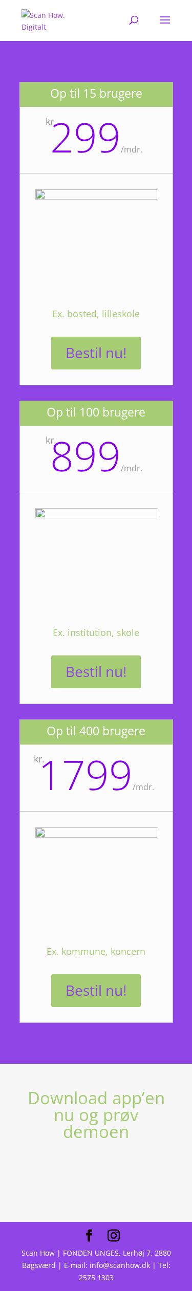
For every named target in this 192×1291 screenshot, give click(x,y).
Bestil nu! (96, 352)
